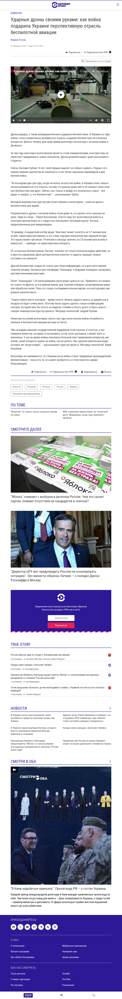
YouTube (66, 979)
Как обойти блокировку (22, 957)
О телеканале (17, 945)
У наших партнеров (20, 979)
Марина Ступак (18, 39)
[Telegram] (61, 995)
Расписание (68, 985)
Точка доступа (18, 973)
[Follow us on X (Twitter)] (20, 927)
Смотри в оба (23, 761)
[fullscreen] (108, 120)
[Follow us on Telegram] (41, 927)
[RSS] (48, 927)
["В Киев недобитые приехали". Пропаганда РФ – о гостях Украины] (61, 826)
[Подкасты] (55, 927)
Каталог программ (20, 951)
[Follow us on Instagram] (34, 927)
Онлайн (66, 973)
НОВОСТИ (19, 708)
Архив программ (70, 957)
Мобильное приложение (74, 945)
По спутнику (17, 985)
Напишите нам (69, 951)
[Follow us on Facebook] (13, 927)
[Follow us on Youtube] (27, 927)
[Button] (72, 52)
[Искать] (93, 995)
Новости (16, 13)
